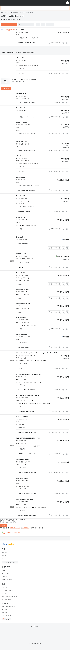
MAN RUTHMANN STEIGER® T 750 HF (28, 438)
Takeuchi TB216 (21, 93)
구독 (3, 525)
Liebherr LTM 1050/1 (22, 478)
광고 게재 (6, 88)
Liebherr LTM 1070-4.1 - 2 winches (27, 417)
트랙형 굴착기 (20, 217)
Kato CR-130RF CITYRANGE (25, 499)
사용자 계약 (25, 528)
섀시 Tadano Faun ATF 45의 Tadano (27, 395)
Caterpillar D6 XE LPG (23, 303)
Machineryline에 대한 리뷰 (9, 596)
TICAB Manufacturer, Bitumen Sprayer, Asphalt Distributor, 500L (37, 353)
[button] (67, 3)
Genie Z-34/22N (21, 196)
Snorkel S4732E (21, 253)
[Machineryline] (2, 12)
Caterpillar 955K (21, 177)
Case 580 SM (20, 108)
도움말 (4, 555)
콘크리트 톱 (19, 237)
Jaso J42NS (20, 57)
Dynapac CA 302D (22, 141)
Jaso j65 (19, 155)
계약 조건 (5, 587)
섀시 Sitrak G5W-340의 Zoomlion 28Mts (28, 374)
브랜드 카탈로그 (6, 599)
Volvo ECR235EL (21, 317)
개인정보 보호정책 (15, 528)
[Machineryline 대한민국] (12, 3)
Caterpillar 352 (21, 273)
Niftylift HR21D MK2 (22, 459)
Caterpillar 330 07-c (22, 289)
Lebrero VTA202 (21, 122)
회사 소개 (5, 552)
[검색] (67, 8)
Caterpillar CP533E (22, 334)
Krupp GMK (20, 30)
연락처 (4, 558)
